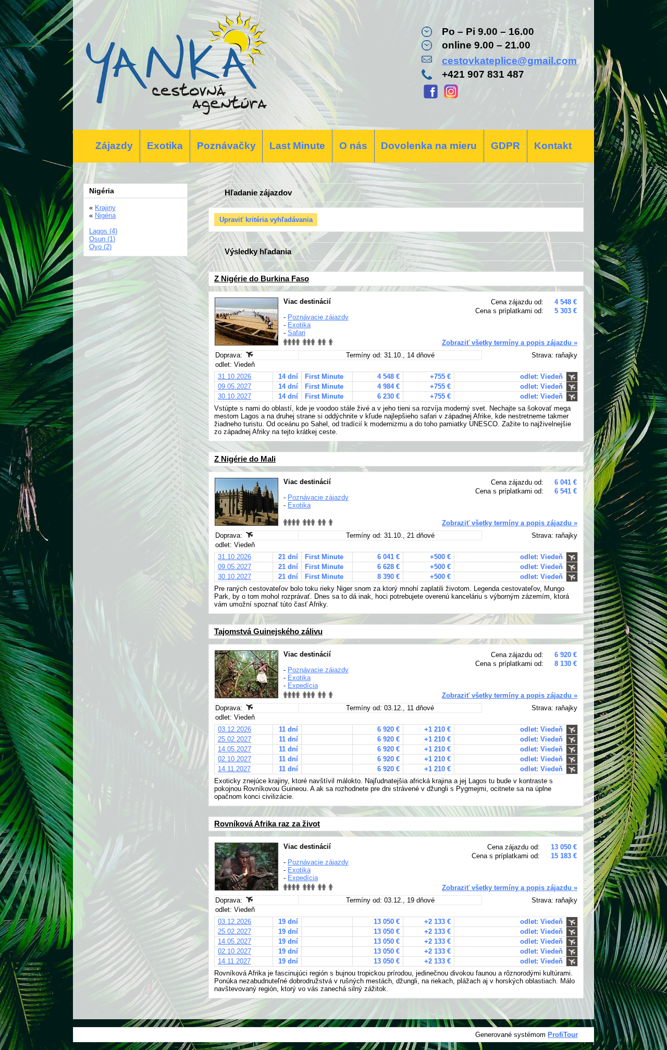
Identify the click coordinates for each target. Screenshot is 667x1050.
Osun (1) (102, 239)
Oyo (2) (100, 247)
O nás (353, 145)
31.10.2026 (234, 376)
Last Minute (297, 145)
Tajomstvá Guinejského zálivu (268, 631)
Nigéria (105, 215)
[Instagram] (451, 97)
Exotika (165, 145)
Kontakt (553, 145)
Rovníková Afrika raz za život (267, 823)
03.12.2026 (234, 729)
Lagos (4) (103, 231)
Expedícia (303, 685)
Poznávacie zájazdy (318, 317)
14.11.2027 (234, 769)
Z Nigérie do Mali (245, 458)
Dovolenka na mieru (429, 145)
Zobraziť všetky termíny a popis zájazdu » (509, 343)
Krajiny (105, 208)
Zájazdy (114, 145)
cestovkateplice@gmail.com (509, 60)
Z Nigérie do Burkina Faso (261, 278)
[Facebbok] (431, 97)
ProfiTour (563, 1035)
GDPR (505, 145)
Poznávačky (226, 145)
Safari (296, 333)
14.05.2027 (234, 749)
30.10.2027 (234, 396)
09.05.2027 (234, 386)
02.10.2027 (234, 759)
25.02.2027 (234, 739)
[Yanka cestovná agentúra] (175, 64)
